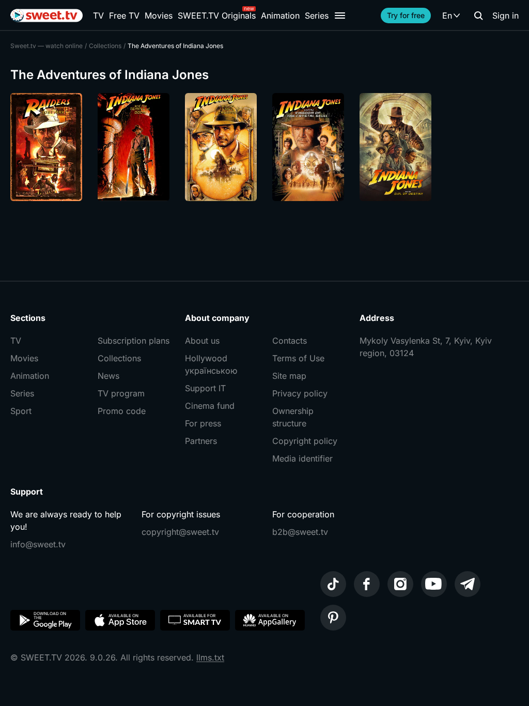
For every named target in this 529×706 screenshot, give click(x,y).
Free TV (124, 15)
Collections (119, 358)
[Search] (478, 15)
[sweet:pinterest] (333, 618)
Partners (201, 441)
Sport (21, 411)
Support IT (205, 388)
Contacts (289, 340)
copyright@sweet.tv (180, 532)
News (108, 376)
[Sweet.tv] (46, 15)
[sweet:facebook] (367, 584)
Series (317, 15)
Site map (289, 376)
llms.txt (210, 657)
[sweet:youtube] (434, 584)
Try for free (406, 15)
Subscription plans (133, 340)
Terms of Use (298, 358)
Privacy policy (300, 393)
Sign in (505, 15)
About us (202, 340)
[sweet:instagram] (400, 584)
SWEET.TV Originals (217, 15)
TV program (121, 393)
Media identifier (302, 458)
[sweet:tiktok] (333, 584)
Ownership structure (293, 417)
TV (98, 15)
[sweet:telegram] (467, 584)
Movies (159, 15)
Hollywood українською (211, 364)
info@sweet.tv (38, 544)
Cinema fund (210, 406)
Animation (280, 15)
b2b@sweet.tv (300, 532)
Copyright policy (304, 441)
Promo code (122, 411)
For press (203, 423)
